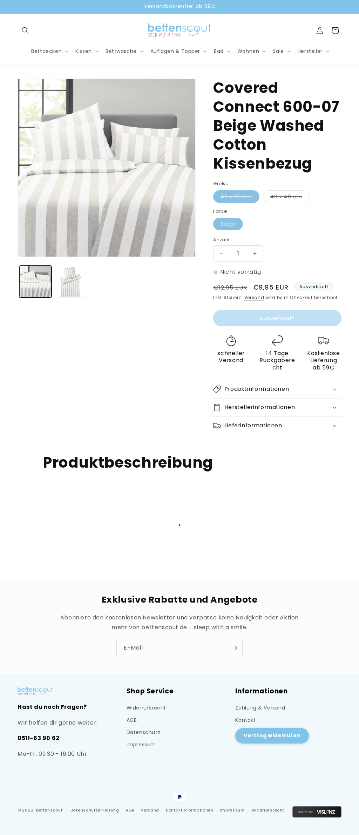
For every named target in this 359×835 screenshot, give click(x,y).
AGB (132, 720)
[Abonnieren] (234, 648)
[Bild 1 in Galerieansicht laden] (35, 282)
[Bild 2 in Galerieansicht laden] (71, 282)
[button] (25, 30)
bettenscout (49, 810)
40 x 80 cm (240, 198)
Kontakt (245, 720)
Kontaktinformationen (190, 810)
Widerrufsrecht (146, 707)
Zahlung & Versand (260, 707)
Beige (232, 225)
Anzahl (221, 239)
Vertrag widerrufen (272, 735)
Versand (254, 297)
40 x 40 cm (290, 198)
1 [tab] (179, 525)
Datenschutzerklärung (94, 810)
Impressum (141, 744)
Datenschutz (144, 732)
